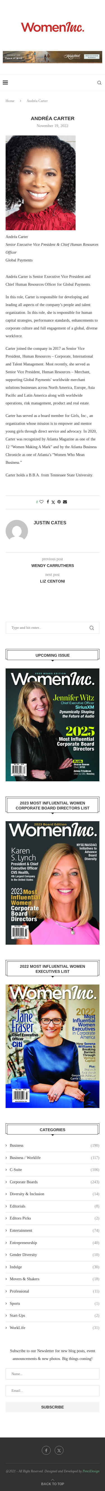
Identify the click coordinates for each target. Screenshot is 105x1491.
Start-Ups (54, 1315)
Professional (54, 1291)
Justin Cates (50, 522)
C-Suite (54, 1170)
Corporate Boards (54, 1182)
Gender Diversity (54, 1255)
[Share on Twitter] (53, 502)
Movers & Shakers (54, 1279)
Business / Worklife (54, 1158)
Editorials (54, 1206)
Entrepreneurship (54, 1243)
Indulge (54, 1267)
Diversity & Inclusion (54, 1194)
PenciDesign (91, 1471)
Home (10, 101)
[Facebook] (46, 1450)
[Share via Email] (65, 502)
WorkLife (54, 1328)
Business (54, 1145)
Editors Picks (54, 1218)
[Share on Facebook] (48, 502)
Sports (54, 1303)
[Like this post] (41, 502)
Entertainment (54, 1230)
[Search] (99, 83)
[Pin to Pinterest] (59, 502)
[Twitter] (59, 1450)
